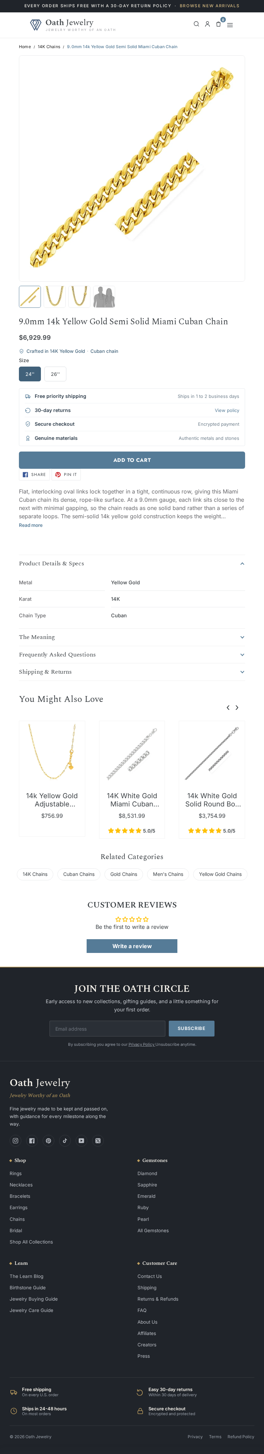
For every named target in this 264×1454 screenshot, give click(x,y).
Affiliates (147, 1333)
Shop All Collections (31, 1242)
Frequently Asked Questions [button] (57, 655)
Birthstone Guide (28, 1287)
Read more (31, 525)
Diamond (147, 1173)
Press (144, 1356)
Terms (215, 1436)
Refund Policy (241, 1436)
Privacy (195, 1436)
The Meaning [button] (37, 637)
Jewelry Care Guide (31, 1310)
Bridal (16, 1230)
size (24, 360)
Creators (147, 1344)
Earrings (19, 1207)
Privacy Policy (142, 1044)
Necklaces (21, 1184)
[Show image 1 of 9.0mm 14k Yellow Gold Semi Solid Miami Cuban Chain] (30, 297)
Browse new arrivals (210, 5)
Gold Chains (123, 874)
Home (25, 46)
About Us (147, 1322)
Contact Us (150, 1276)
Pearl (143, 1219)
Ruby (143, 1207)
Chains (17, 1219)
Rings (16, 1173)
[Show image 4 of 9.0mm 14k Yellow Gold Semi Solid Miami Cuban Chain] (104, 297)
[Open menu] (230, 25)
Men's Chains (168, 874)
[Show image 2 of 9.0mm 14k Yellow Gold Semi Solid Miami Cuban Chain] (55, 297)
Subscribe (192, 1028)
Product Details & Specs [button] (51, 563)
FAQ (142, 1310)
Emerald (146, 1196)
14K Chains (49, 46)
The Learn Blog (26, 1276)
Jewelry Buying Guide (34, 1299)
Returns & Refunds (158, 1299)
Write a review (132, 946)
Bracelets (20, 1196)
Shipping (147, 1287)
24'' (29, 374)
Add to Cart (132, 460)
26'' (55, 374)
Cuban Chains (79, 874)
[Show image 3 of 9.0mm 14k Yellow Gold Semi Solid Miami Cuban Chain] (79, 297)
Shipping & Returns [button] (45, 672)
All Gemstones (153, 1230)
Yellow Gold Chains (220, 874)
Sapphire (147, 1184)
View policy (227, 410)
